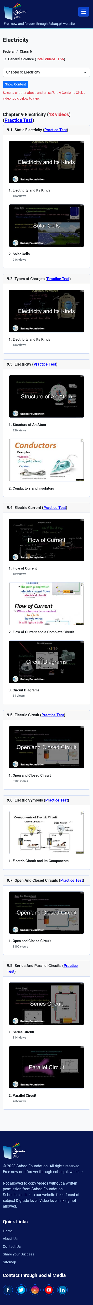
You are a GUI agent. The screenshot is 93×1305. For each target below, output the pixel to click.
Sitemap (9, 1262)
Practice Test (18, 120)
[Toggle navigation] (83, 12)
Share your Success (18, 1254)
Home (8, 1231)
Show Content (15, 84)
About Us (10, 1239)
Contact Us (12, 1246)
